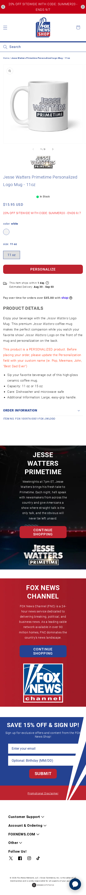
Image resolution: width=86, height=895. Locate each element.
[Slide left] (33, 149)
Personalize (43, 269)
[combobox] (43, 47)
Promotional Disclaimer (43, 793)
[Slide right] (52, 149)
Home (6, 58)
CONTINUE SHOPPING (43, 532)
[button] (3, 7)
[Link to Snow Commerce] (43, 887)
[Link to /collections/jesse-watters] (43, 162)
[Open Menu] (5, 27)
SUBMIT (43, 773)
